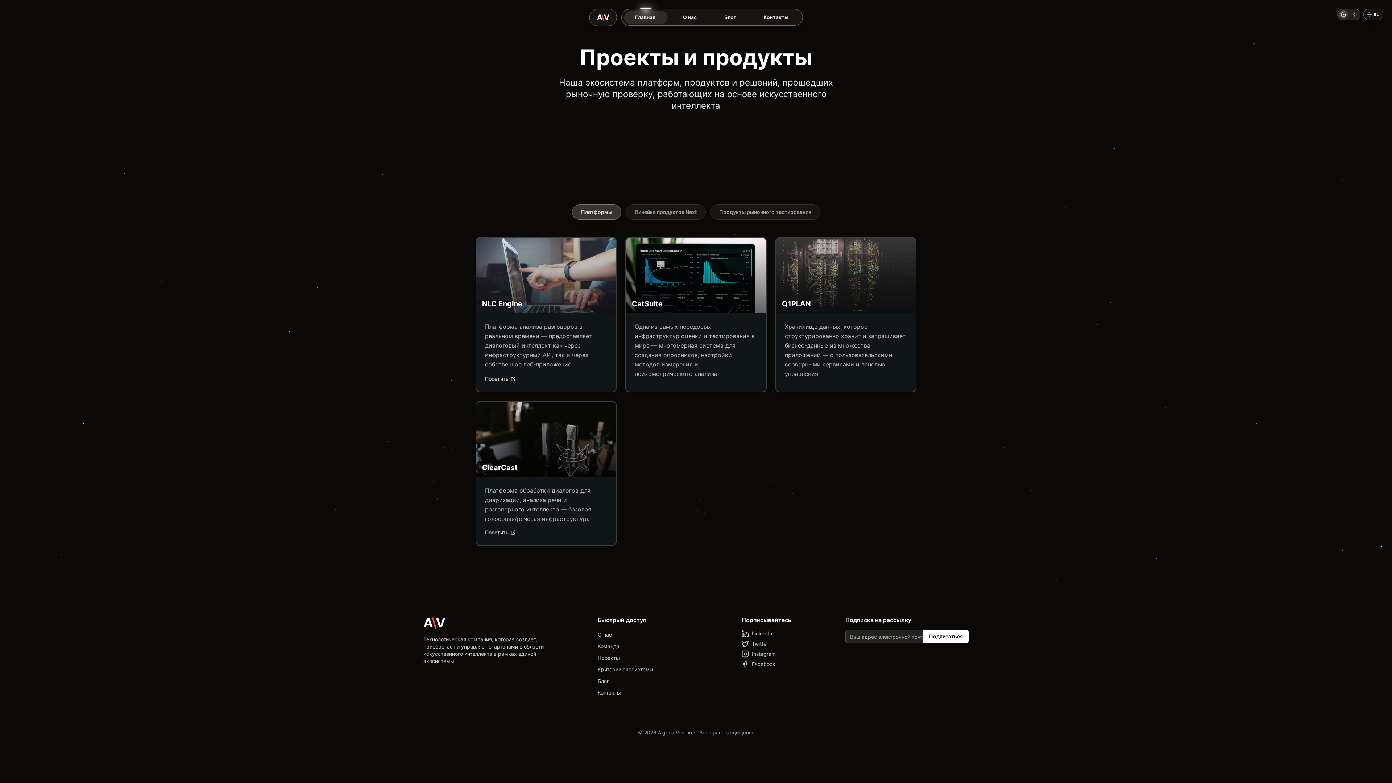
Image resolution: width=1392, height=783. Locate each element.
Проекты (609, 658)
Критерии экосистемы (626, 669)
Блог (603, 681)
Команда (609, 646)
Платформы (596, 212)
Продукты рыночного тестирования (765, 212)
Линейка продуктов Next (666, 212)
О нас (605, 634)
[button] (1348, 14)
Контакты (609, 692)
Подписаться (946, 636)
